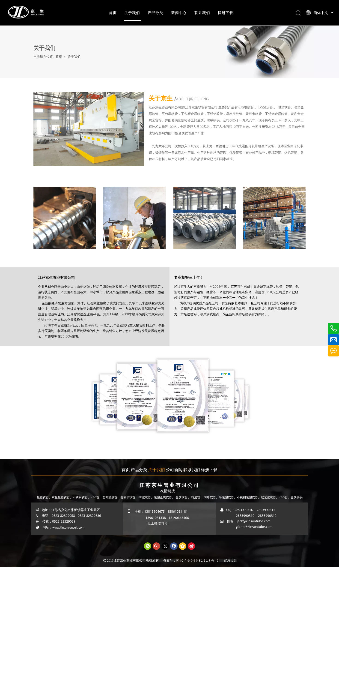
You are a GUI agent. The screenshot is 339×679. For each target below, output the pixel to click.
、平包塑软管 (225, 497)
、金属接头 (295, 497)
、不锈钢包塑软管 (246, 497)
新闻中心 (179, 12)
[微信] (147, 546)
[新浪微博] (191, 546)
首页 (113, 12)
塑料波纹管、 (111, 497)
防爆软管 (210, 497)
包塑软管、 (44, 497)
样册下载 (225, 12)
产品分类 (155, 12)
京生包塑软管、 (62, 497)
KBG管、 (96, 497)
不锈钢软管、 (82, 497)
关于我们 (132, 12)
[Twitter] (165, 546)
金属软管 (181, 497)
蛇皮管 (195, 497)
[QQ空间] (182, 546)
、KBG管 (282, 497)
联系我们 (202, 12)
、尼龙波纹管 (267, 497)
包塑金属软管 (163, 497)
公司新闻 (174, 469)
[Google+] (156, 546)
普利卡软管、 (129, 497)
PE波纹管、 (146, 497)
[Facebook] (174, 546)
